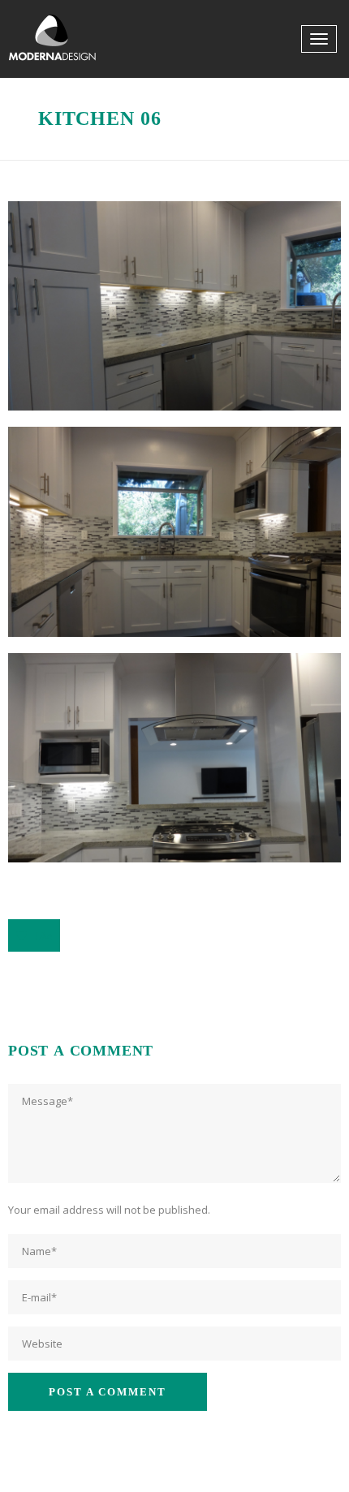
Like (43, 935)
